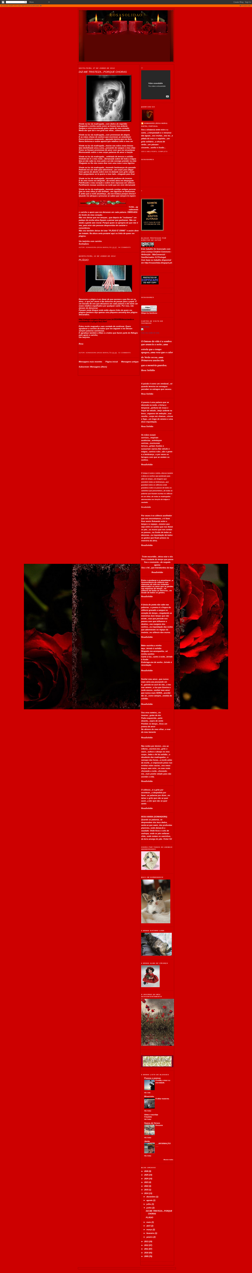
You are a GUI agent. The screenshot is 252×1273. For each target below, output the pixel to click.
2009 (146, 1256)
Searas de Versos (152, 1123)
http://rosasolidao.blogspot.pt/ (158, 263)
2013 (146, 1241)
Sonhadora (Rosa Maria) (155, 123)
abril (148, 1226)
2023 (146, 1182)
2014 (146, 1193)
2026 (146, 1171)
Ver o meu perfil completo (154, 151)
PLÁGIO (84, 259)
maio (149, 1222)
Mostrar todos (168, 1159)
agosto (149, 1200)
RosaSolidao (126, 14)
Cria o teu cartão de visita (150, 333)
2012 (146, 1245)
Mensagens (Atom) (98, 367)
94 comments (124, 247)
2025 (146, 1175)
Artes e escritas (151, 1115)
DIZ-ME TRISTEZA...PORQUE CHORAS (103, 71)
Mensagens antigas (130, 362)
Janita (147, 1141)
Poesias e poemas (152, 1078)
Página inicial (111, 362)
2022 (146, 1186)
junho (149, 1208)
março (149, 1229)
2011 (146, 1249)
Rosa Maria (145, 327)
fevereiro (150, 1233)
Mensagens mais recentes (90, 362)
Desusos (159, 1125)
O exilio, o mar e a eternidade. (162, 1081)
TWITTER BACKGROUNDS (30, 6)
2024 (146, 1179)
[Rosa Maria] (142, 330)
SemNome (153, 313)
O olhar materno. (162, 1099)
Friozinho (148, 1117)
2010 (146, 1253)
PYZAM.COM (246, 6)
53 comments (124, 352)
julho (149, 1204)
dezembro (151, 1197)
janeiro (149, 1237)
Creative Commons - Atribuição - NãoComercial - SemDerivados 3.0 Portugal (156, 254)
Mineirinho (149, 1096)
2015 (146, 1190)
